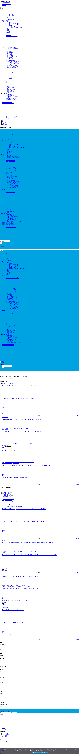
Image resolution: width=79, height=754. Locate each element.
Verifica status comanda (7, 4)
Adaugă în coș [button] (4, 413)
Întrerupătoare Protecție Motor (11, 56)
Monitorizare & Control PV (11, 98)
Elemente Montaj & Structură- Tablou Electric (14, 115)
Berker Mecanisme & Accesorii (14, 23)
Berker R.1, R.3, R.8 (12, 25)
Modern (7, 92)
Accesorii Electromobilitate (11, 95)
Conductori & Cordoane (10, 160)
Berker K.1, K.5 (11, 22)
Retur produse (4, 735)
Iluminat (3, 69)
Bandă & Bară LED (9, 191)
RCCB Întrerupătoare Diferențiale (12, 66)
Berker (7, 21)
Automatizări (4, 10)
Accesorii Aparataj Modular (11, 47)
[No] (77, 751)
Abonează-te (14, 712)
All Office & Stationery (10, 19)
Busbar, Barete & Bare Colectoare (12, 48)
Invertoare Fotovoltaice (10, 97)
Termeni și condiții (5, 733)
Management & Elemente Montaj (8, 499)
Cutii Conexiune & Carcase (11, 227)
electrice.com (3, 741)
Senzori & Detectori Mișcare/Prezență (12, 61)
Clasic (7, 86)
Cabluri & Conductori (6, 493)
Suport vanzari (4, 124)
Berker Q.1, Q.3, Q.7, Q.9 (13, 24)
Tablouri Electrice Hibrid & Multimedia (13, 116)
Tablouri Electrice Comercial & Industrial (13, 226)
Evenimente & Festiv (10, 87)
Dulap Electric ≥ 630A (10, 108)
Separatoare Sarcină (9, 58)
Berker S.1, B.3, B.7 (12, 26)
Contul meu (4, 5)
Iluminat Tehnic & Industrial (7, 383)
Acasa (3, 120)
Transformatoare (9, 53)
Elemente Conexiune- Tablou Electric (12, 112)
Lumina (7, 33)
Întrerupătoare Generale (10, 12)
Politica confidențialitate (6, 734)
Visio (7, 28)
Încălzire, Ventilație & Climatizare (8, 498)
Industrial (8, 32)
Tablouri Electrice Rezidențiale (11, 117)
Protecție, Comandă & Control (11, 62)
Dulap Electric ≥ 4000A (10, 107)
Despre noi (4, 727)
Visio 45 (7, 29)
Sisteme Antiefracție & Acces (7, 102)
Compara (77, 415)
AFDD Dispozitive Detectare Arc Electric (13, 63)
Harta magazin (4, 729)
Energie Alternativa (5, 93)
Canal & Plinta (8, 41)
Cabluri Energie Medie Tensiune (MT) (13, 37)
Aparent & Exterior (9, 31)
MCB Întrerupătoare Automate (25, 573)
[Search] (1, 243)
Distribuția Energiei (6, 494)
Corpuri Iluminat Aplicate (10, 13)
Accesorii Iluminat (9, 76)
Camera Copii (8, 85)
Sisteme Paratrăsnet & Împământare (8, 104)
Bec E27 (7, 82)
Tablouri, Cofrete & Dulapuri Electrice (8, 225)
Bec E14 (7, 81)
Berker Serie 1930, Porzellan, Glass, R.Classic (16, 27)
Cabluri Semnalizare (9, 38)
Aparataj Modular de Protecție (7, 573)
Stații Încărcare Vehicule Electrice (12, 96)
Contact (3, 123)
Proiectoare (14, 383)
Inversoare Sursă (9, 57)
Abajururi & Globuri (9, 77)
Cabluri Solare (8, 159)
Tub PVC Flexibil (9, 43)
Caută (11, 378)
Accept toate (35, 752)
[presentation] (0, 706)
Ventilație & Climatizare (6, 118)
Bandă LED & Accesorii (6, 506)
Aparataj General (9, 54)
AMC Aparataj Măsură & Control (12, 50)
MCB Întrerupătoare (9, 64)
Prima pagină (2, 371)
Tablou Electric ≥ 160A (10, 109)
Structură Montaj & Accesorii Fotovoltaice (13, 101)
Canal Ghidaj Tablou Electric (11, 113)
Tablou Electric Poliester (10, 110)
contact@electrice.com (6, 2)
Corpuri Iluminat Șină (10, 15)
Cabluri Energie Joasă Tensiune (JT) (12, 36)
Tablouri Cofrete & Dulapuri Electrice (9, 502)
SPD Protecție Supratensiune (11, 67)
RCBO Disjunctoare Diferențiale (12, 65)
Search (3, 364)
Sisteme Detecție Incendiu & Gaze (8, 103)
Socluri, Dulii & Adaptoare (11, 78)
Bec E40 (7, 83)
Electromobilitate (9, 94)
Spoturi (7, 16)
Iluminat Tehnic (9, 90)
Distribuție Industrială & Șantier (8, 495)
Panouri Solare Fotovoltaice (11, 99)
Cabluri (3, 34)
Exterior (7, 88)
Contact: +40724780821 (7, 1)
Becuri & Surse (9, 18)
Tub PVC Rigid (9, 44)
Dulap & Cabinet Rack (10, 114)
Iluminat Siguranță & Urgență (11, 89)
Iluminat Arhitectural (8, 450)
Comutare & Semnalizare (10, 60)
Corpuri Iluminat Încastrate (11, 14)
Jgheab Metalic (9, 42)
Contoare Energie (9, 51)
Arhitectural (8, 190)
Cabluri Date (8, 35)
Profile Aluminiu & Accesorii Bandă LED (18, 506)
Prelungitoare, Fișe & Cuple (7, 500)
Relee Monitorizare (9, 52)
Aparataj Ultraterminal (6, 20)
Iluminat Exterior (16, 450)
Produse (3, 121)
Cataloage (4, 122)
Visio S (7, 30)
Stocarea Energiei (9, 100)
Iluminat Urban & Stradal (10, 91)
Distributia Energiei (5, 45)
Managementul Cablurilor (10, 40)
